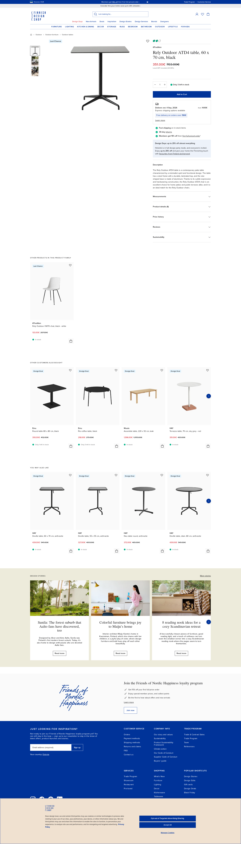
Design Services (141, 21)
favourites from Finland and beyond (174, 154)
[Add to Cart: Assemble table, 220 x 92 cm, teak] (162, 446)
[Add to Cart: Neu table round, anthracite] (162, 551)
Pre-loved (128, 788)
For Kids (185, 27)
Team (186, 742)
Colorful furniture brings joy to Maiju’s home (120, 624)
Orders (127, 734)
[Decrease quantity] (155, 84)
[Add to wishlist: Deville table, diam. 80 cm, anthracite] (207, 475)
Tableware (158, 796)
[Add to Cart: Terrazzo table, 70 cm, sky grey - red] (208, 446)
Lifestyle (173, 27)
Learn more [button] (160, 120)
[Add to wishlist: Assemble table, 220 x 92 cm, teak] (161, 370)
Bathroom (146, 27)
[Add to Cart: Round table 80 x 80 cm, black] (71, 446)
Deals (102, 21)
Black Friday (189, 792)
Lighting (69, 27)
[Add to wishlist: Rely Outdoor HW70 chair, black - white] (70, 265)
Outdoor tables (67, 35)
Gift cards (188, 784)
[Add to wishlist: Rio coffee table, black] (116, 370)
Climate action (160, 749)
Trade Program (190, 738)
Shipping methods (132, 742)
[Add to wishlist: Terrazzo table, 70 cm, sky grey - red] (207, 370)
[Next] (208, 622)
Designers (164, 21)
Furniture (56, 27)
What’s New (159, 776)
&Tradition (157, 47)
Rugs (122, 27)
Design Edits (189, 780)
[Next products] (208, 396)
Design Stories (126, 21)
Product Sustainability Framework (163, 743)
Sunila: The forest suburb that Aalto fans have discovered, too (59, 626)
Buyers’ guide (160, 761)
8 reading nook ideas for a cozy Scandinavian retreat (181, 624)
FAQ (126, 750)
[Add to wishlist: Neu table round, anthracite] (161, 475)
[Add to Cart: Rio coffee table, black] (116, 446)
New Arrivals (91, 21)
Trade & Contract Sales (194, 734)
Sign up (77, 747)
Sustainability (160, 738)
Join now (130, 710)
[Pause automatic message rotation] (147, 2)
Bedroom (133, 27)
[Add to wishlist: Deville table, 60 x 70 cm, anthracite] (70, 475)
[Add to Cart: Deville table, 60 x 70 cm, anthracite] (71, 551)
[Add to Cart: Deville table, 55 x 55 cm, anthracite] (116, 551)
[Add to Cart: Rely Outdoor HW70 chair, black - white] (71, 341)
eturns (169, 132)
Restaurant (129, 784)
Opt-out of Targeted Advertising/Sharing (167, 818)
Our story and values (163, 734)
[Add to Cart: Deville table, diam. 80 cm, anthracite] (208, 551)
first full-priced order (191, 136)
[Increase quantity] (165, 84)
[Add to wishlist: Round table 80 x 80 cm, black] (70, 370)
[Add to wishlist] (147, 41)
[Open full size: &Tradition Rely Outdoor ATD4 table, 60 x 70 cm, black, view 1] (100, 78)
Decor (100, 27)
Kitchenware (159, 792)
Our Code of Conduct (163, 753)
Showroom (128, 780)
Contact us (128, 754)
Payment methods (132, 738)
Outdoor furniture (51, 35)
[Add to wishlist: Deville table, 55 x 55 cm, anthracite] (116, 475)
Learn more (129, 702)
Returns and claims (132, 746)
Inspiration (112, 21)
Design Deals (190, 788)
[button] (197, 14)
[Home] (31, 35)
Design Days (77, 21)
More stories (205, 576)
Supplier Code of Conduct (165, 757)
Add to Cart (182, 94)
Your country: (36, 754)
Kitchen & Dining (85, 27)
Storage (111, 27)
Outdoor (160, 27)
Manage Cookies (167, 833)
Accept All (168, 825)
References (189, 746)
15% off (115, 2)
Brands (154, 21)
